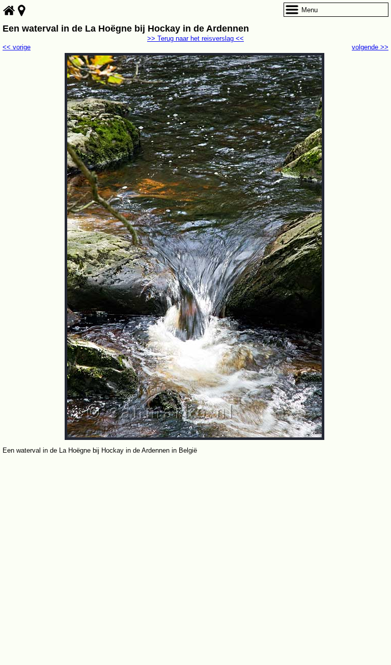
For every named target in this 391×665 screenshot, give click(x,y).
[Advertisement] (195, 532)
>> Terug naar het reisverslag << (195, 38)
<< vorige (17, 47)
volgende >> (370, 47)
